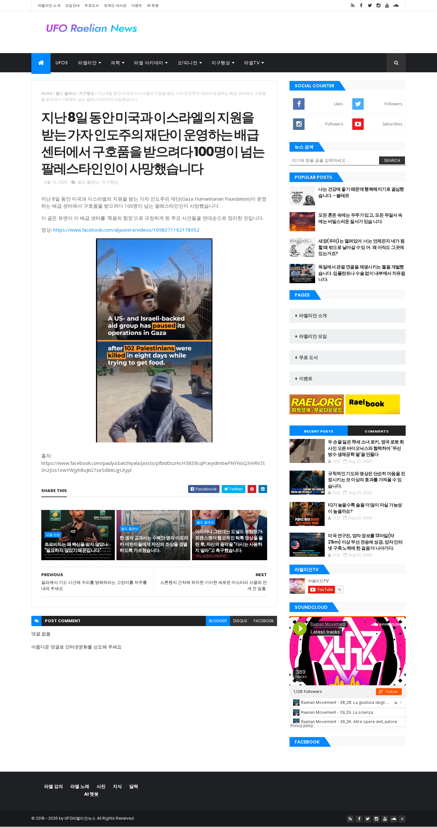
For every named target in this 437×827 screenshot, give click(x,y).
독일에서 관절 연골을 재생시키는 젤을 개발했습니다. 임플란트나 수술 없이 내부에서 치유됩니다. (361, 273)
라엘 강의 (53, 786)
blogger (218, 621)
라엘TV (251, 63)
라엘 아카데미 (148, 63)
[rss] (352, 5)
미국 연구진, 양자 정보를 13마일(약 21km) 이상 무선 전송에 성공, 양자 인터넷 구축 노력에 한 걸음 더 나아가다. (365, 541)
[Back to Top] (402, 819)
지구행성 (220, 63)
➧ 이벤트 (303, 378)
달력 (133, 786)
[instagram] (378, 5)
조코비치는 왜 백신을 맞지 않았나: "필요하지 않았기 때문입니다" (76, 547)
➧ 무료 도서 (306, 357)
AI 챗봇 (153, 5)
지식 (117, 786)
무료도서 (91, 5)
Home (46, 93)
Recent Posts (318, 431)
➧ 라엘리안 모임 (310, 336)
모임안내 (72, 5)
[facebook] (361, 5)
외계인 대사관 (115, 5)
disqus (240, 621)
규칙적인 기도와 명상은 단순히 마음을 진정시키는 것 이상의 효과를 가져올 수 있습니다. (366, 479)
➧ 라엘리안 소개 (310, 315)
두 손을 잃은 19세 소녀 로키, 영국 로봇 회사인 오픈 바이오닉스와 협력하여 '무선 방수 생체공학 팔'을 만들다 (366, 448)
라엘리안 (87, 63)
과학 (115, 63)
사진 (101, 786)
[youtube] (387, 5)
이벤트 (136, 5)
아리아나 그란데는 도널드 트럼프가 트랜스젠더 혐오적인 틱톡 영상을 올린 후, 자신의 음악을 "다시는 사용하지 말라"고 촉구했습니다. (229, 540)
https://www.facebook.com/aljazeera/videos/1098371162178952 (126, 230)
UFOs (62, 63)
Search (392, 160)
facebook (264, 621)
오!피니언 (188, 63)
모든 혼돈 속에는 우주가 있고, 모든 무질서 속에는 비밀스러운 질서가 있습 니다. (360, 218)
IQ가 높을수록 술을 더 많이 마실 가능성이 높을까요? (365, 508)
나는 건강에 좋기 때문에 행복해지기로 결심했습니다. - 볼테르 (361, 192)
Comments (376, 431)
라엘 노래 (79, 786)
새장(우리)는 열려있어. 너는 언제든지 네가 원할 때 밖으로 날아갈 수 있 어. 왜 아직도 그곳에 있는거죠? (361, 247)
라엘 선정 (53, 534)
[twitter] (369, 5)
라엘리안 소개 (49, 5)
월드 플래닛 (66, 93)
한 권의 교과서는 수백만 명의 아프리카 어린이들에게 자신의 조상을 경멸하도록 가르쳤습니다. (154, 544)
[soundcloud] (395, 5)
